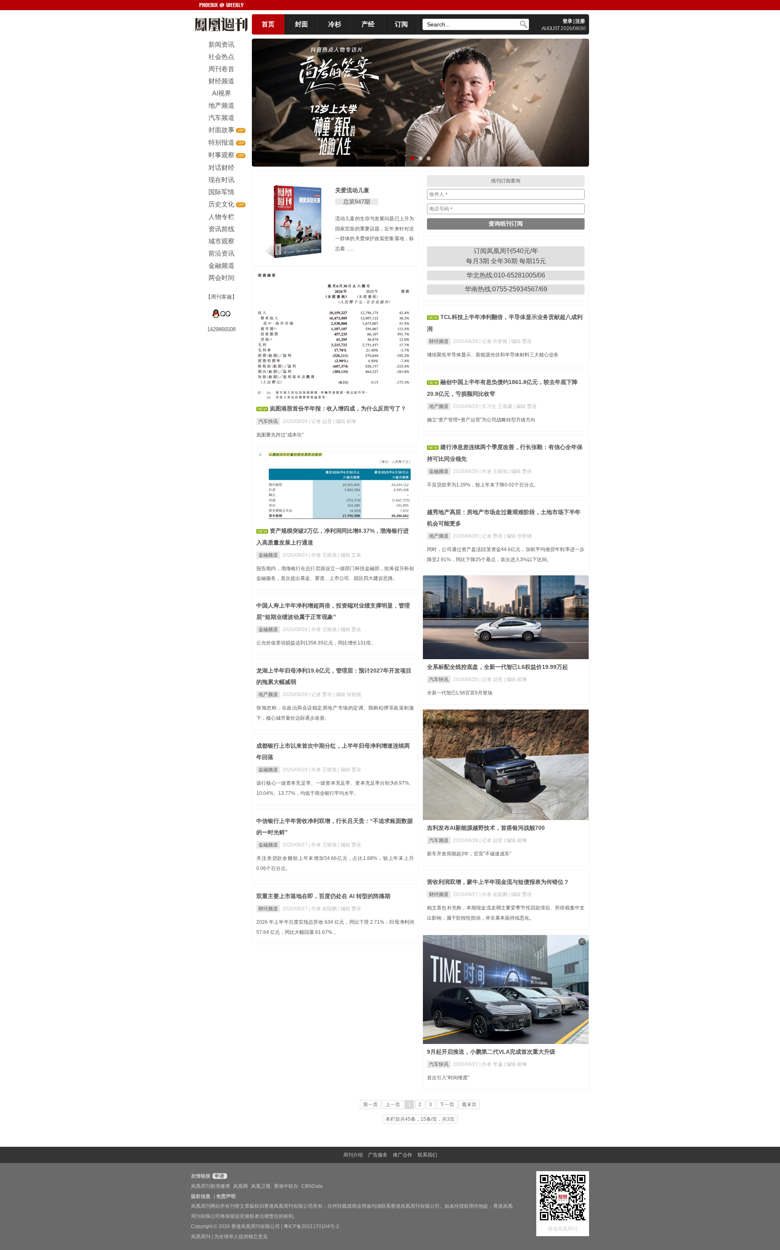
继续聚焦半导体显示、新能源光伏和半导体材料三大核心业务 (493, 355)
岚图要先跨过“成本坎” (279, 435)
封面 (301, 24)
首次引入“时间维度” (448, 1078)
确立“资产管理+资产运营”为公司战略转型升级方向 (481, 420)
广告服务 (378, 1155)
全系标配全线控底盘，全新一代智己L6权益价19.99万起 (497, 667)
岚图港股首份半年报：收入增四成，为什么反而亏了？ (338, 408)
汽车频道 (438, 840)
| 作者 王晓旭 (494, 471)
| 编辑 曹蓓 (520, 341)
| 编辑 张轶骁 (518, 536)
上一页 (393, 1104)
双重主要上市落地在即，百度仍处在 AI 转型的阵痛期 (323, 896)
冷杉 (334, 24)
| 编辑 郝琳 (344, 421)
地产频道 (438, 406)
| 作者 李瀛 (491, 1064)
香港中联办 (286, 1186)
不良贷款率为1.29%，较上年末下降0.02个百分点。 (483, 485)
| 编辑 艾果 (349, 555)
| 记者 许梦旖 (494, 341)
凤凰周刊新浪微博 (210, 1186)
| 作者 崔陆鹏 (494, 894)
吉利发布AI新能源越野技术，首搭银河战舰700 (486, 828)
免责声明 (226, 1196)
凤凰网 (240, 1186)
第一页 (370, 1104)
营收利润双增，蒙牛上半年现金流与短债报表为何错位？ (498, 882)
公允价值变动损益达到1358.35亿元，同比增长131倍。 (316, 643)
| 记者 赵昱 (321, 421)
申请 (218, 1176)
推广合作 (402, 1155)
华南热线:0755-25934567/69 (506, 289)
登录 (567, 21)
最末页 (469, 1104)
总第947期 (356, 201)
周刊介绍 (353, 1155)
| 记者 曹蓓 (491, 536)
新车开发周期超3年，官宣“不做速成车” (469, 854)
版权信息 (200, 1196)
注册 (580, 21)
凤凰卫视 (261, 1186)
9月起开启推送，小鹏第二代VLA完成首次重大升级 (491, 1051)
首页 (268, 24)
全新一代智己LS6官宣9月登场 (459, 693)
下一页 (447, 1104)
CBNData (312, 1186)
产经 (368, 24)
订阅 (401, 24)
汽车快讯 (268, 421)
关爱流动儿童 (352, 190)
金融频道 (438, 471)
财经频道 (438, 341)
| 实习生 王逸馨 (496, 406)
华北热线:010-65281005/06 (505, 275)
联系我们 (427, 1155)
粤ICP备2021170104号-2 (311, 1226)
